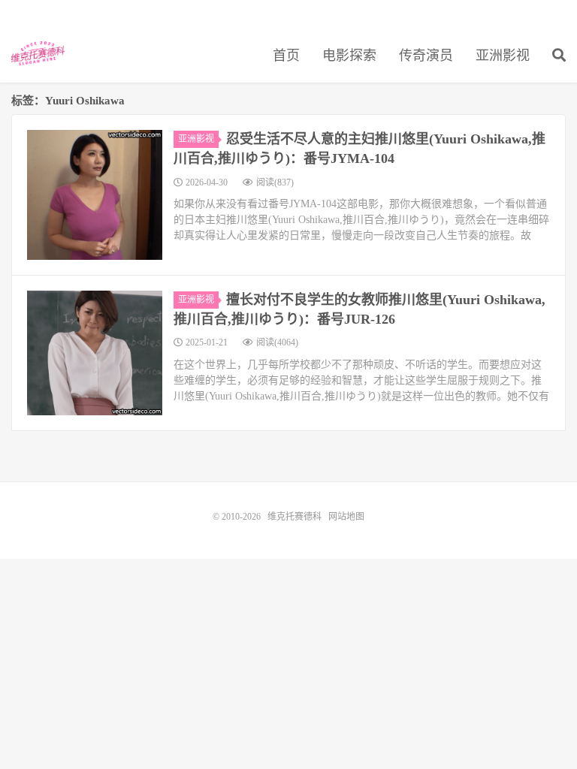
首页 (286, 55)
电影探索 (349, 55)
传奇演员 (426, 55)
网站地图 (346, 516)
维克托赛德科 (38, 53)
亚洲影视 (503, 55)
